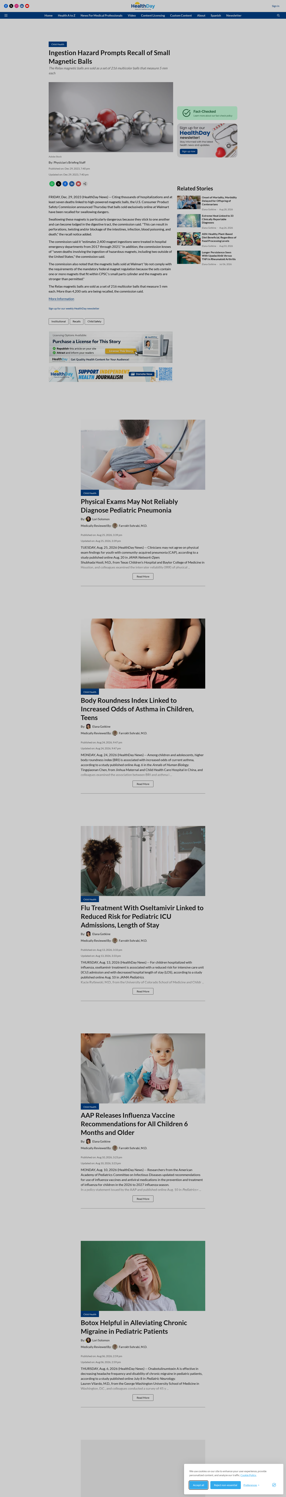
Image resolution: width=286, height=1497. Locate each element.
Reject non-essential (225, 1485)
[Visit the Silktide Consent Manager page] (274, 1485)
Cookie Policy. (248, 1475)
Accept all (198, 1485)
